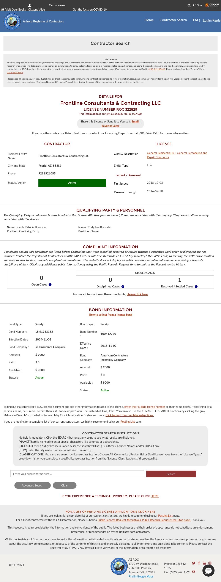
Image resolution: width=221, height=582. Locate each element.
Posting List (127, 421)
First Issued (121, 183)
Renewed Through (125, 192)
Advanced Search (32, 485)
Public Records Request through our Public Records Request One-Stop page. (144, 520)
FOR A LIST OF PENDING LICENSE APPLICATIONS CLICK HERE (110, 511)
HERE (155, 496)
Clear (64, 485)
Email (135, 121)
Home (149, 20)
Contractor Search (173, 20)
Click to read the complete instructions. (130, 415)
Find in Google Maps (140, 576)
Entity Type (121, 165)
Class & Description (126, 153)
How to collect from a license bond (110, 314)
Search (171, 474)
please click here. (137, 294)
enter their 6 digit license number (145, 406)
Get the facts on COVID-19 (90, 9)
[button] (208, 571)
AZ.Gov (197, 5)
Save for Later (110, 125)
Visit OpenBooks (15, 9)
